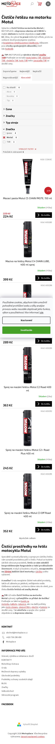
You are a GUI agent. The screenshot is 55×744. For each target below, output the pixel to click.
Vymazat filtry (26, 149)
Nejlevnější (25, 71)
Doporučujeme (9, 71)
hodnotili (9, 48)
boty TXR (23, 60)
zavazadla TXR (40, 60)
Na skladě (13, 87)
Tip (10, 100)
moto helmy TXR (33, 57)
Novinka (12, 96)
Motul (12, 137)
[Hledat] (32, 4)
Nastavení (26, 320)
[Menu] (48, 4)
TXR (10, 141)
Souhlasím (26, 330)
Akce (11, 91)
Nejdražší (37, 71)
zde (41, 312)
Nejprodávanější (10, 77)
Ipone (11, 133)
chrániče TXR (12, 60)
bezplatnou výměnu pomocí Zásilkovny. (21, 42)
